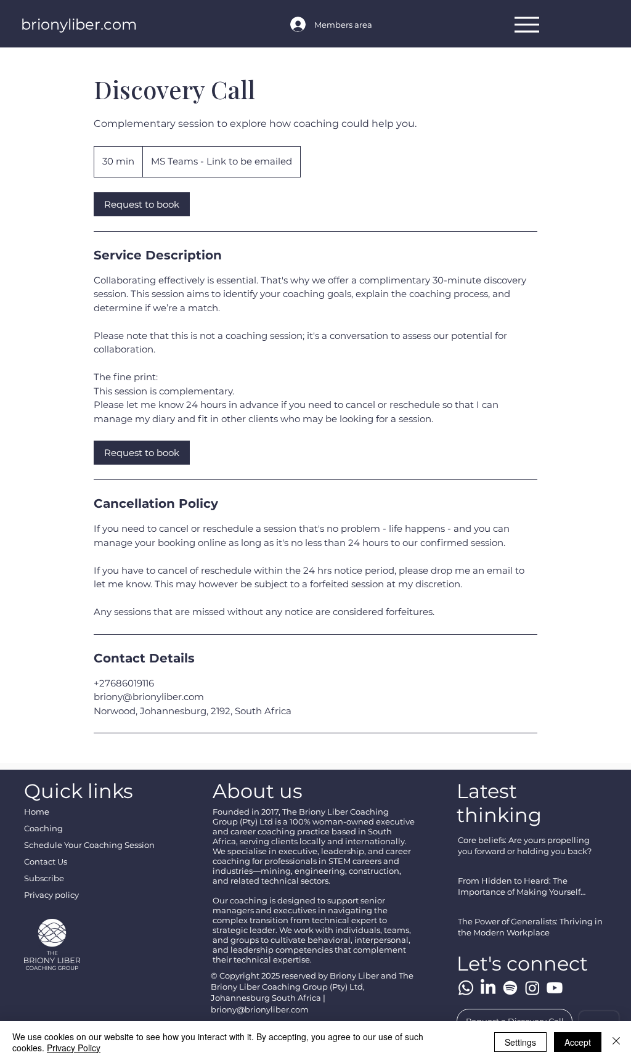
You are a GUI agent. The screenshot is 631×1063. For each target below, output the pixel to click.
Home (36, 812)
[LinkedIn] (488, 988)
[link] (142, 204)
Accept (577, 1042)
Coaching (43, 828)
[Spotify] (510, 988)
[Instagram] (532, 988)
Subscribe (44, 878)
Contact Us (45, 861)
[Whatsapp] (466, 988)
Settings (520, 1042)
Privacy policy (51, 895)
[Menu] (527, 24)
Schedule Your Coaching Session (89, 845)
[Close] (616, 1042)
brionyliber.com (79, 24)
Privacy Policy (73, 1047)
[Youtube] (554, 988)
